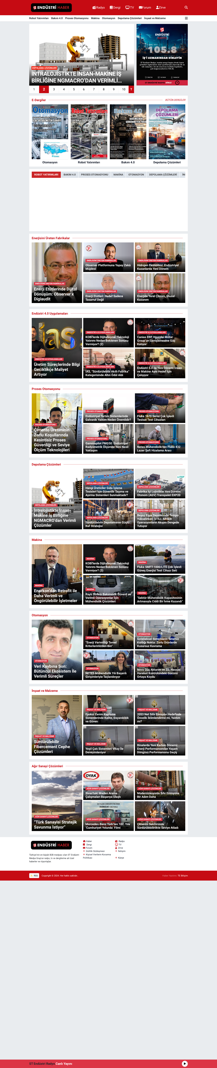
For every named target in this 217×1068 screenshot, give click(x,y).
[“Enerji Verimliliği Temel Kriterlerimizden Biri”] (108, 634)
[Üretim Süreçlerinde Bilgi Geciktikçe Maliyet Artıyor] (57, 347)
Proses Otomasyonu (77, 18)
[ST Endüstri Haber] (51, 7)
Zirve (162, 7)
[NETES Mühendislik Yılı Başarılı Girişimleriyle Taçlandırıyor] (108, 665)
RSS (35, 875)
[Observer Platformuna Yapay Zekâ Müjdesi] (108, 257)
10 (123, 89)
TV (132, 7)
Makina (95, 18)
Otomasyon (108, 18)
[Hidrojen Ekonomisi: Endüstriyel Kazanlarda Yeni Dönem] (160, 257)
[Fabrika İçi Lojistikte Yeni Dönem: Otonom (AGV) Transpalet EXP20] (160, 483)
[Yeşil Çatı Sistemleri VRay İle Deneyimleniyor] (108, 740)
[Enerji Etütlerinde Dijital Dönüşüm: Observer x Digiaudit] (57, 272)
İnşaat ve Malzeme (155, 18)
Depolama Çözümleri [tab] (163, 174)
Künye (121, 857)
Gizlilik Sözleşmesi (95, 851)
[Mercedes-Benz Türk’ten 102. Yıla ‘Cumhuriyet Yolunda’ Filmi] (108, 815)
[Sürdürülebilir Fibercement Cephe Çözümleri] (57, 725)
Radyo (100, 7)
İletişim (121, 851)
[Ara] (186, 7)
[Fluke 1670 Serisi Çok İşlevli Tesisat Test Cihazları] (160, 407)
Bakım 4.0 (57, 18)
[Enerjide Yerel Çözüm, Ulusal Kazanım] (160, 287)
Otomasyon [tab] (136, 174)
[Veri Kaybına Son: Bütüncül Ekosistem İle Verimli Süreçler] (57, 649)
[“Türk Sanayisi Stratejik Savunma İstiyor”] (57, 800)
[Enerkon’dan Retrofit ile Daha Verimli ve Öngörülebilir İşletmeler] (57, 574)
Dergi (116, 7)
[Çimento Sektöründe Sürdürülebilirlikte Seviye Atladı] (160, 815)
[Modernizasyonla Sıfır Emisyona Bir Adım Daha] (160, 785)
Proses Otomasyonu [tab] (94, 174)
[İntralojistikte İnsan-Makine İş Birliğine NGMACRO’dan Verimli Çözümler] (57, 498)
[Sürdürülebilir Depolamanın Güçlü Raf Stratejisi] (108, 514)
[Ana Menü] (186, 18)
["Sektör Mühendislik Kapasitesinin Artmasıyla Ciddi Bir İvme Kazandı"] (160, 589)
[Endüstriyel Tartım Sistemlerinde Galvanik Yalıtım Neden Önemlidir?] (108, 407)
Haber (89, 841)
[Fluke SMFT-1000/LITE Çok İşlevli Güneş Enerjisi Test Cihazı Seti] (160, 558)
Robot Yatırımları (39, 18)
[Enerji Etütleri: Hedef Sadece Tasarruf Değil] (108, 287)
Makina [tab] (118, 174)
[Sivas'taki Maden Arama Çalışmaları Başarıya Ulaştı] (108, 785)
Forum (146, 7)
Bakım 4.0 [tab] (70, 174)
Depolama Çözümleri (130, 18)
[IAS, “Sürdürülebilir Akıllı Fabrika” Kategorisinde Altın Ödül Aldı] (108, 363)
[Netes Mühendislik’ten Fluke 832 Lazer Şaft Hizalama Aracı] (160, 438)
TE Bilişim (183, 875)
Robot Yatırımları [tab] (46, 174)
